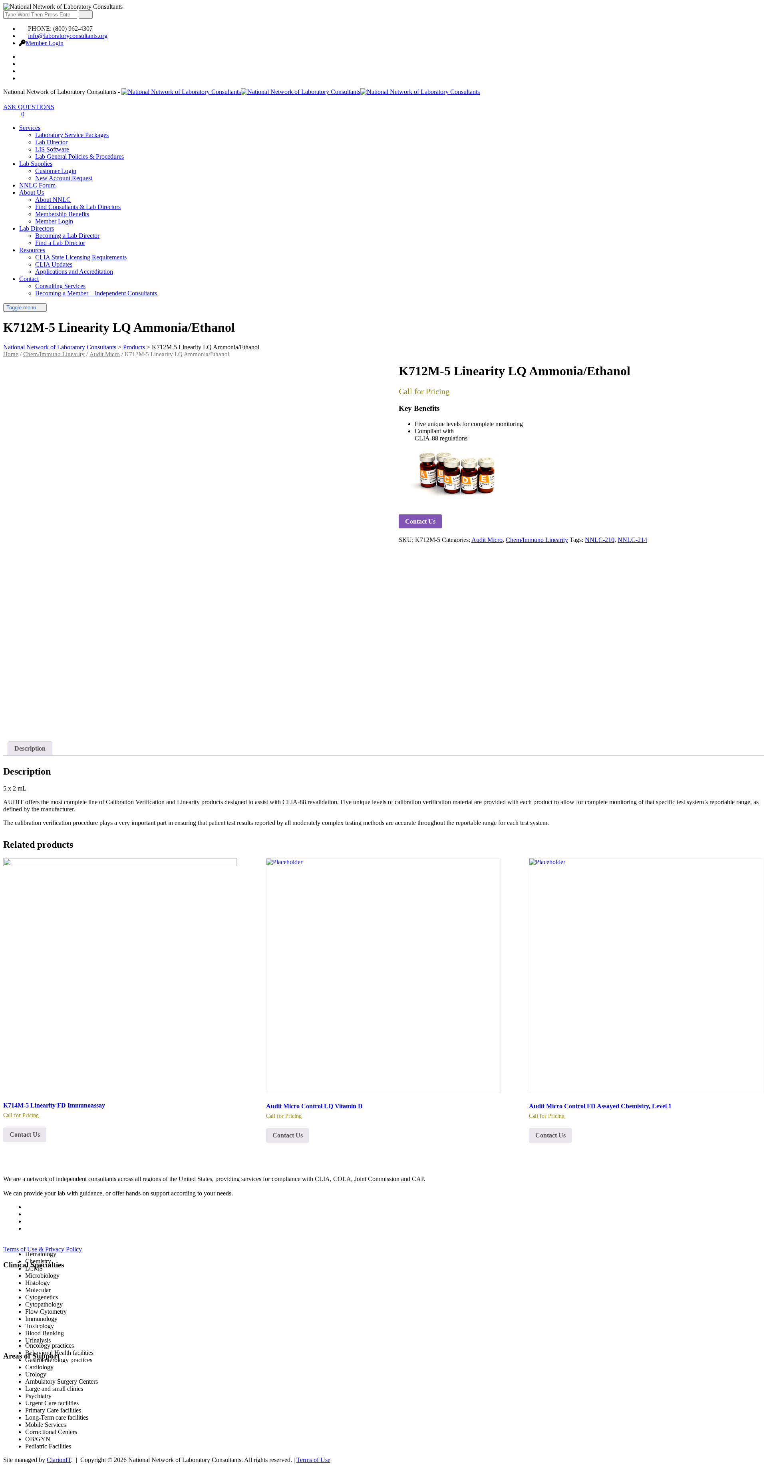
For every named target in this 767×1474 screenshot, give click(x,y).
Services (29, 127)
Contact (29, 278)
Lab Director (51, 142)
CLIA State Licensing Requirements (81, 257)
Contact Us (420, 521)
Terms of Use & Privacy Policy (42, 1249)
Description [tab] (30, 748)
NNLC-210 (599, 539)
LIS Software (52, 149)
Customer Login (55, 170)
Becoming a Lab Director (67, 235)
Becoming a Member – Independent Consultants (96, 293)
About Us (31, 192)
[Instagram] (23, 78)
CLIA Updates (53, 264)
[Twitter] (23, 63)
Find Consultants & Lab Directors (78, 206)
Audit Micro (104, 354)
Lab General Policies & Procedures (79, 156)
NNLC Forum (37, 185)
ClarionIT (59, 1459)
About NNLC (53, 199)
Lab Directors (36, 228)
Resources (32, 250)
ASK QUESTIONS (28, 107)
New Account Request (63, 178)
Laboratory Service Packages (72, 134)
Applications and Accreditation (74, 271)
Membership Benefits (62, 214)
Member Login (45, 43)
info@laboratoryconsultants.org (67, 35)
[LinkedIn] (23, 71)
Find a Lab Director (60, 242)
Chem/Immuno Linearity (54, 354)
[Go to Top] (7, 1467)
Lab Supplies (35, 163)
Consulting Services (60, 286)
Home (10, 354)
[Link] (7, 114)
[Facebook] (23, 56)
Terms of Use (313, 1459)
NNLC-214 (632, 539)
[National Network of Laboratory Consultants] (300, 91)
